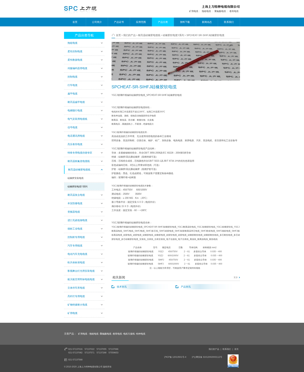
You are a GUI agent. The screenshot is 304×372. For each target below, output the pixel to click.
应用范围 (141, 22)
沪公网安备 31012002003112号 (207, 357)
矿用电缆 (193, 11)
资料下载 (185, 22)
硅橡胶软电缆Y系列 (77, 186)
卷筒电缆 (234, 11)
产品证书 (119, 22)
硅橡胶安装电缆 (76, 178)
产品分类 (163, 22)
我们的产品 (129, 35)
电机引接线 (129, 333)
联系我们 (229, 22)
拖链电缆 (206, 11)
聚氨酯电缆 (220, 11)
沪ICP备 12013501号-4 (175, 357)
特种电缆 (140, 333)
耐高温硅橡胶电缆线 (149, 35)
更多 (236, 277)
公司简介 (97, 22)
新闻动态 (207, 22)
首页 (74, 22)
